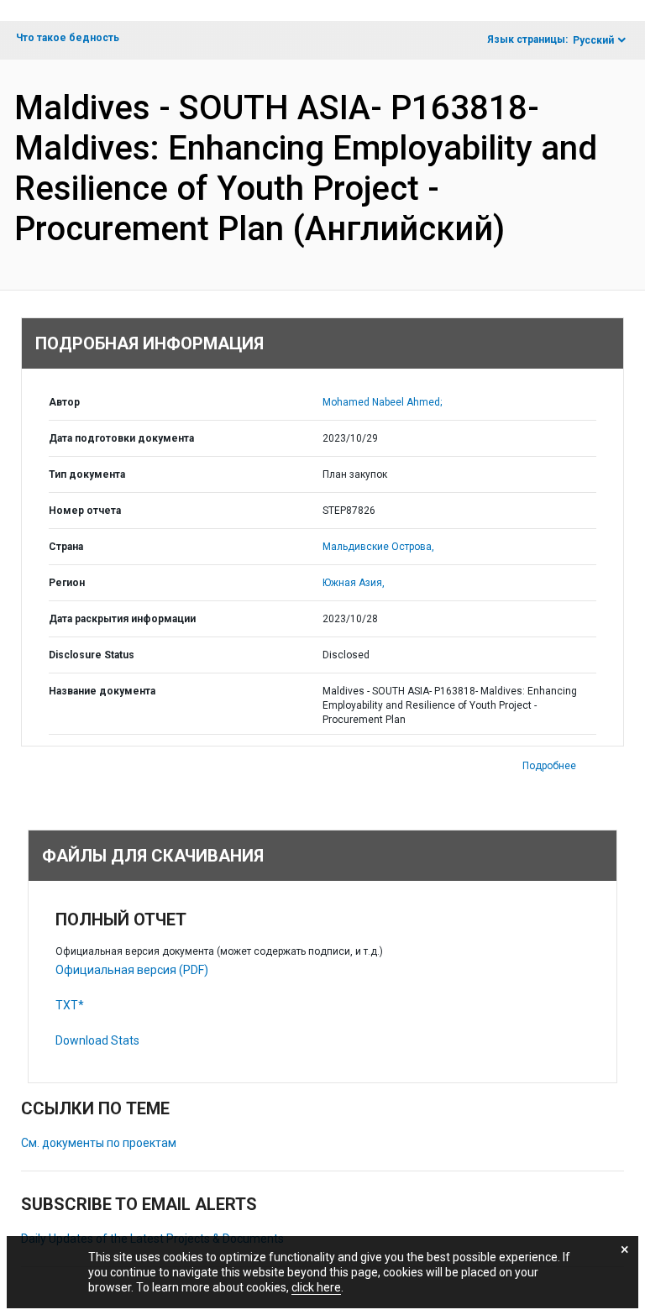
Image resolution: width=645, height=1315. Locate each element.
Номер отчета (85, 510)
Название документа (102, 691)
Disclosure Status (91, 655)
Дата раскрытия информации (122, 619)
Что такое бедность (67, 38)
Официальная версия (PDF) (131, 970)
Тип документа (87, 474)
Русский (593, 40)
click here (316, 1287)
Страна (66, 547)
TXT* (69, 1005)
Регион (67, 583)
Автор (64, 402)
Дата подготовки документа (121, 438)
